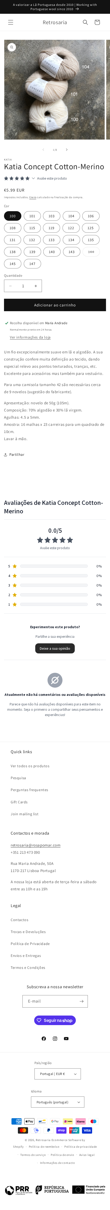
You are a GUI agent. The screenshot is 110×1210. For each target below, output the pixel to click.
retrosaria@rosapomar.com (35, 845)
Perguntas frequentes (29, 789)
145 (13, 263)
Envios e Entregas (26, 955)
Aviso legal (87, 1155)
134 (71, 239)
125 (91, 227)
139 (32, 251)
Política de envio (62, 1155)
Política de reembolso (44, 1146)
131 (12, 239)
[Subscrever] (82, 1001)
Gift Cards (19, 802)
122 (71, 227)
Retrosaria (43, 1140)
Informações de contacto (57, 1163)
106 (91, 216)
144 (94, 253)
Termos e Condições (28, 967)
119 (51, 227)
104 (71, 216)
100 (13, 216)
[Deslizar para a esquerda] (43, 149)
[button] (11, 22)
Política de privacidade (80, 1146)
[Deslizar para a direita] (67, 149)
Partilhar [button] (16, 454)
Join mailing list (24, 814)
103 (52, 216)
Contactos (19, 919)
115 (32, 227)
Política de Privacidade (30, 943)
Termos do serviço (33, 1155)
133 (52, 239)
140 (52, 251)
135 (91, 239)
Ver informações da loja (30, 337)
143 (72, 251)
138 (13, 251)
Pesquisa (18, 777)
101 (32, 216)
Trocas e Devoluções (28, 931)
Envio (32, 197)
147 (32, 263)
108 (13, 227)
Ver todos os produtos (30, 766)
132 (32, 239)
